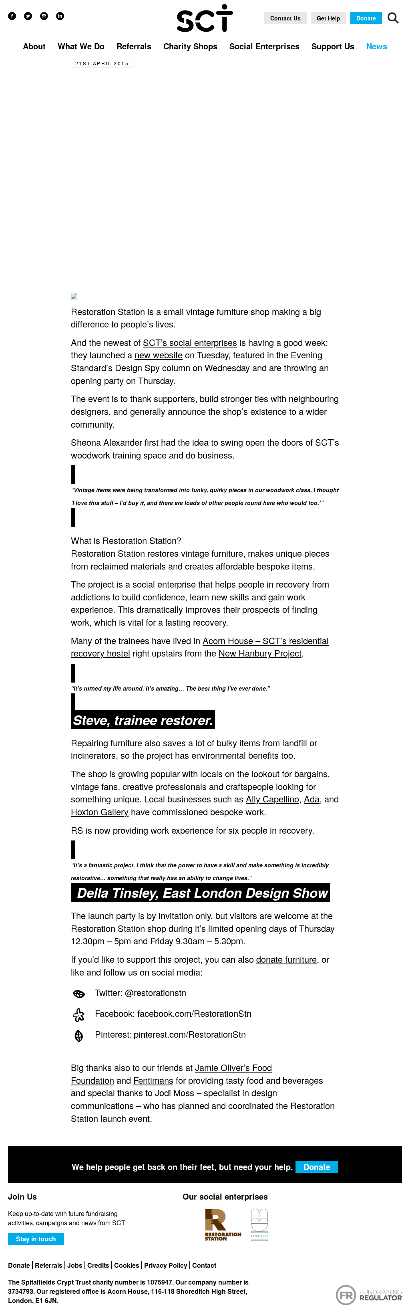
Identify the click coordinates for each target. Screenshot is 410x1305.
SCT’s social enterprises (190, 342)
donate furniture (286, 959)
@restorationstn (155, 992)
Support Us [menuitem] (333, 46)
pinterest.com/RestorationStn (190, 1034)
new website (159, 354)
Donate (19, 1265)
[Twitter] (28, 16)
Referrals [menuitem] (134, 46)
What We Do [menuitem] (81, 46)
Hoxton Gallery (100, 811)
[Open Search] (393, 18)
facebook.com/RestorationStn (194, 1013)
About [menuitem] (34, 46)
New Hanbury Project (260, 652)
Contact (204, 1265)
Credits (98, 1265)
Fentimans (153, 1080)
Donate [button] (366, 18)
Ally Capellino (272, 798)
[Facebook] (12, 16)
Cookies (126, 1265)
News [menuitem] (376, 46)
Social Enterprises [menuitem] (264, 46)
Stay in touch (36, 1238)
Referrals (48, 1265)
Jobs (74, 1265)
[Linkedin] (60, 16)
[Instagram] (44, 16)
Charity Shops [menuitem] (190, 46)
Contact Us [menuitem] (285, 18)
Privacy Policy (165, 1265)
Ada (312, 798)
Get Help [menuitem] (328, 18)
